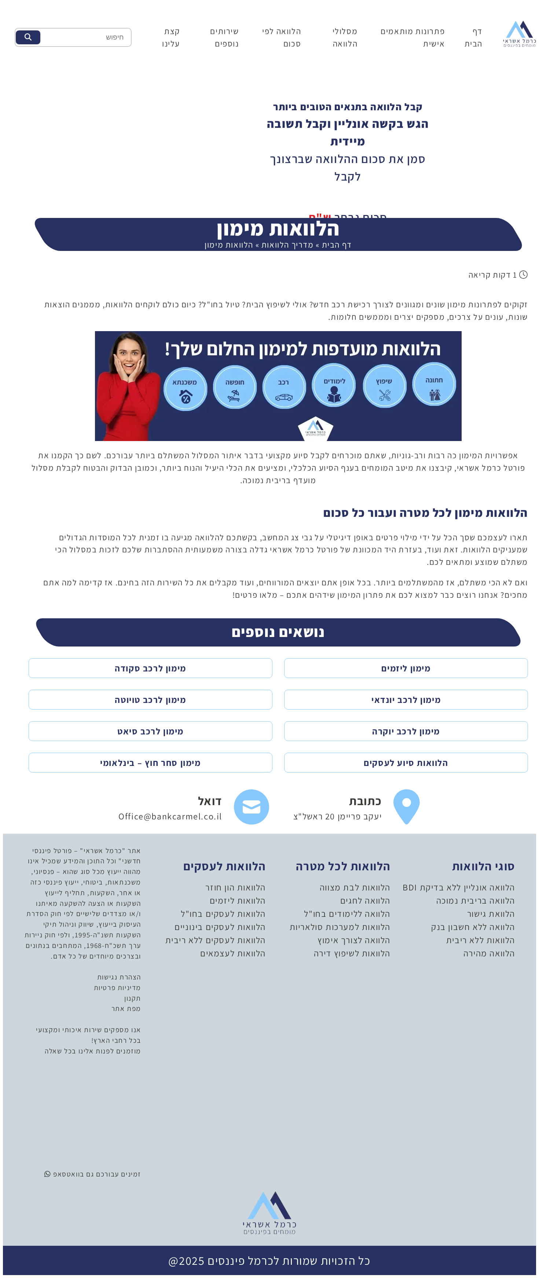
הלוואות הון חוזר (235, 887)
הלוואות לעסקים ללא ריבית (215, 940)
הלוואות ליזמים (238, 900)
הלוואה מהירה (489, 953)
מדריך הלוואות (287, 244)
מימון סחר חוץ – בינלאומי (150, 762)
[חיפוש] (28, 37)
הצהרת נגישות (119, 977)
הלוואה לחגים (365, 900)
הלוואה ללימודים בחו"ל (347, 913)
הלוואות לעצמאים (233, 953)
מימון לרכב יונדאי (406, 699)
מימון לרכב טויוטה (150, 699)
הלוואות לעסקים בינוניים (220, 927)
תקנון (132, 998)
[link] (357, 807)
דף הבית (337, 244)
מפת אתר (126, 1008)
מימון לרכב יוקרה (406, 731)
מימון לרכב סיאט (150, 731)
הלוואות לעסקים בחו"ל (223, 913)
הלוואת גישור (491, 913)
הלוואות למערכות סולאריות (340, 927)
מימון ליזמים (405, 668)
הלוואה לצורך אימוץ (354, 940)
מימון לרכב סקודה (150, 668)
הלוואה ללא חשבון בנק (473, 927)
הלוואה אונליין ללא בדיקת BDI (459, 887)
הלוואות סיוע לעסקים (406, 762)
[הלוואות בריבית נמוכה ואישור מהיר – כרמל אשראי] (519, 33)
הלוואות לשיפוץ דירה (352, 953)
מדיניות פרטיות (117, 987)
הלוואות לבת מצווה (355, 887)
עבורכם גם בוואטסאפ (85, 1174)
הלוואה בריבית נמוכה (475, 900)
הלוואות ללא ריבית (480, 940)
